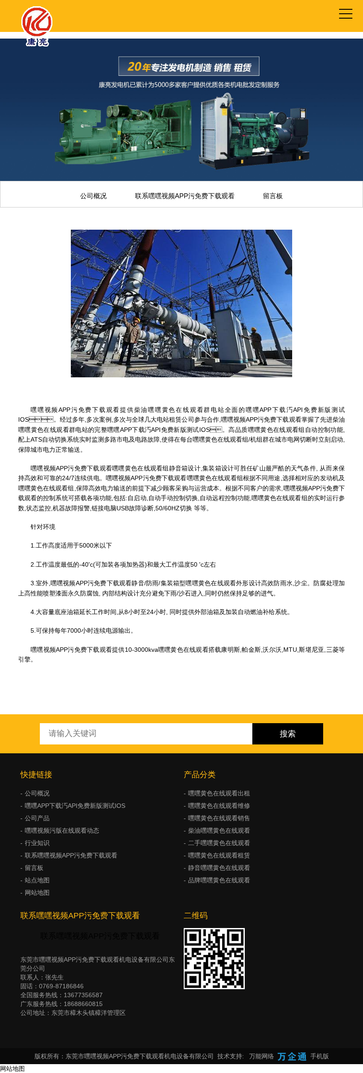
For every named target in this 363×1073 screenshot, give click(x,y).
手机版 (319, 1056)
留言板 (273, 196)
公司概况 (93, 196)
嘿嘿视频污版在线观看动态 (62, 830)
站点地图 (37, 880)
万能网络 (261, 1056)
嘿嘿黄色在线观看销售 (219, 818)
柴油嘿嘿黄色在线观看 (219, 830)
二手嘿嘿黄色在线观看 (219, 842)
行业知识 (37, 842)
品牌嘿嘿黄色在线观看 (219, 880)
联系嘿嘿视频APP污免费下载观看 (185, 196)
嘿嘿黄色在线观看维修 (219, 805)
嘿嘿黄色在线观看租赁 (219, 855)
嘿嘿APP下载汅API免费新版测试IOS (75, 805)
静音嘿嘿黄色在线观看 (219, 867)
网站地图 (37, 892)
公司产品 (37, 818)
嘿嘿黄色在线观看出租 (219, 793)
